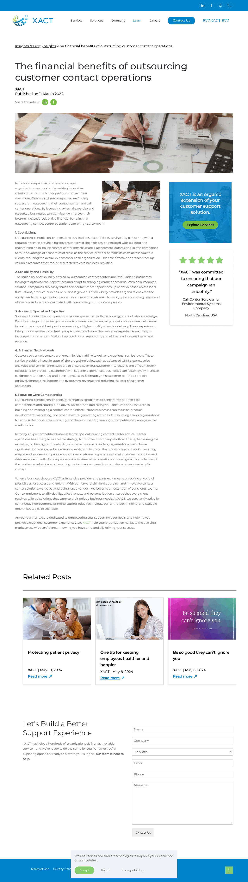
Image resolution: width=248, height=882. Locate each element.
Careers (154, 20)
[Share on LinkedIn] (45, 102)
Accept (84, 870)
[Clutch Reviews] (220, 5)
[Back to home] (36, 20)
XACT (87, 522)
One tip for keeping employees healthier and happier (124, 658)
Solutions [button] (96, 20)
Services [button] (76, 20)
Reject (105, 870)
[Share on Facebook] (53, 102)
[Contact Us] (229, 5)
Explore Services (200, 225)
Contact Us (181, 20)
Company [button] (118, 20)
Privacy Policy (63, 869)
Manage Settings (133, 870)
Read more (37, 676)
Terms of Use (40, 869)
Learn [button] (137, 20)
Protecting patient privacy (53, 652)
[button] (229, 870)
